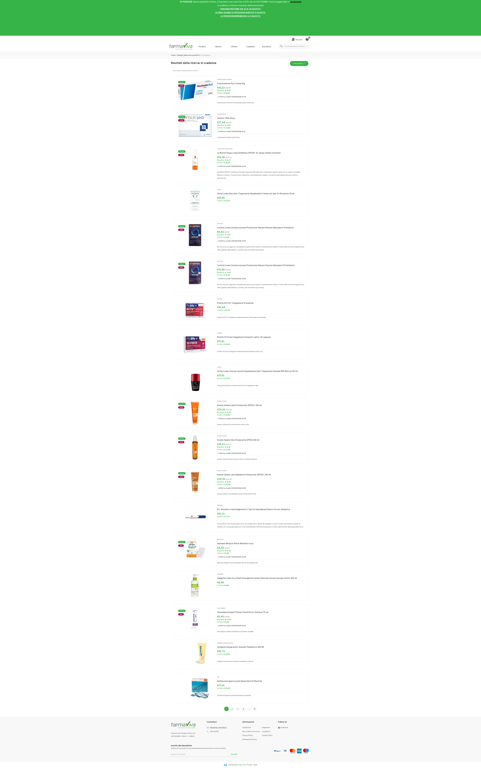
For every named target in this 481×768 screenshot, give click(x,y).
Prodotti (202, 46)
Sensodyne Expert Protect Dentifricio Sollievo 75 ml (242, 612)
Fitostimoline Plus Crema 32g (231, 83)
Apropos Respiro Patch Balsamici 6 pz (235, 543)
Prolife (219, 299)
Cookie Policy (267, 735)
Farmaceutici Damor (224, 79)
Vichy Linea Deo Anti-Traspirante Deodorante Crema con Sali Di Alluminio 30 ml (255, 193)
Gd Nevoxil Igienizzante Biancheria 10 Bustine (239, 681)
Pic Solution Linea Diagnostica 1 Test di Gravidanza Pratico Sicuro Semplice (253, 509)
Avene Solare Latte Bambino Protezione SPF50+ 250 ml (244, 474)
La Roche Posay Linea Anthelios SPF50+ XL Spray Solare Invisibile (249, 152)
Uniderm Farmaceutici (225, 642)
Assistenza (266, 46)
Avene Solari (221, 401)
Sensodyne (221, 608)
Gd (218, 677)
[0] (307, 38)
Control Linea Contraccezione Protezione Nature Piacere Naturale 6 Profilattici (255, 227)
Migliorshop (242, 764)
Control (220, 223)
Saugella (220, 574)
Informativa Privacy (249, 739)
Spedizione (246, 727)
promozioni (295, 1)
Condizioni (250, 46)
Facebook (284, 727)
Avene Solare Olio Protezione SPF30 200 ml (238, 440)
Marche (218, 46)
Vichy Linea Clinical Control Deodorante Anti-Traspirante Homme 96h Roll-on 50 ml (257, 371)
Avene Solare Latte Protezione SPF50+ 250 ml (239, 405)
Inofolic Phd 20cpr (226, 118)
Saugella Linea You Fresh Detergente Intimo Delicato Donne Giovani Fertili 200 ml (257, 578)
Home (173, 55)
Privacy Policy (247, 735)
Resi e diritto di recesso (251, 731)
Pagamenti (266, 727)
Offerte (234, 46)
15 (254, 708)
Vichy (219, 189)
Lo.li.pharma (221, 114)
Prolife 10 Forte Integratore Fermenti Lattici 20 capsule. (244, 337)
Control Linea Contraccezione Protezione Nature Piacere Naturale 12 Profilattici (256, 265)
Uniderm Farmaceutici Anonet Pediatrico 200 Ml (240, 647)
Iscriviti (234, 754)
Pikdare (220, 505)
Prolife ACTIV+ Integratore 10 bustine (235, 303)
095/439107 (214, 731)
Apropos (220, 539)
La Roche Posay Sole (225, 148)
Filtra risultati (298, 63)
